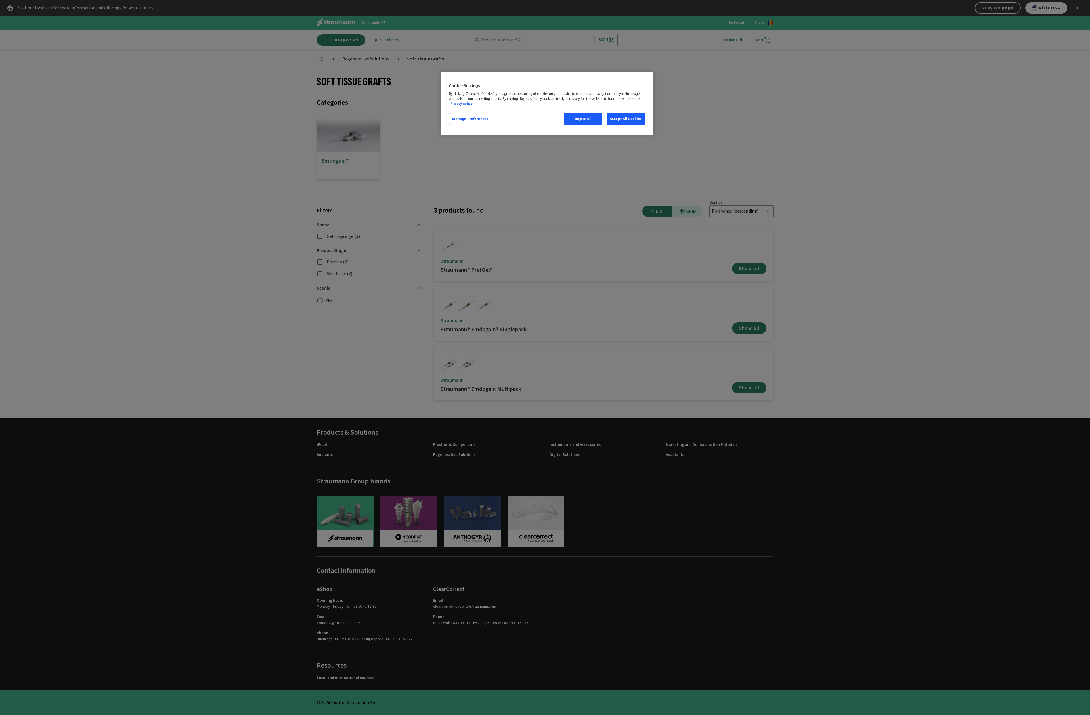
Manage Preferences (470, 119)
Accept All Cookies (626, 119)
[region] (547, 103)
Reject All (583, 119)
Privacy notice (461, 103)
